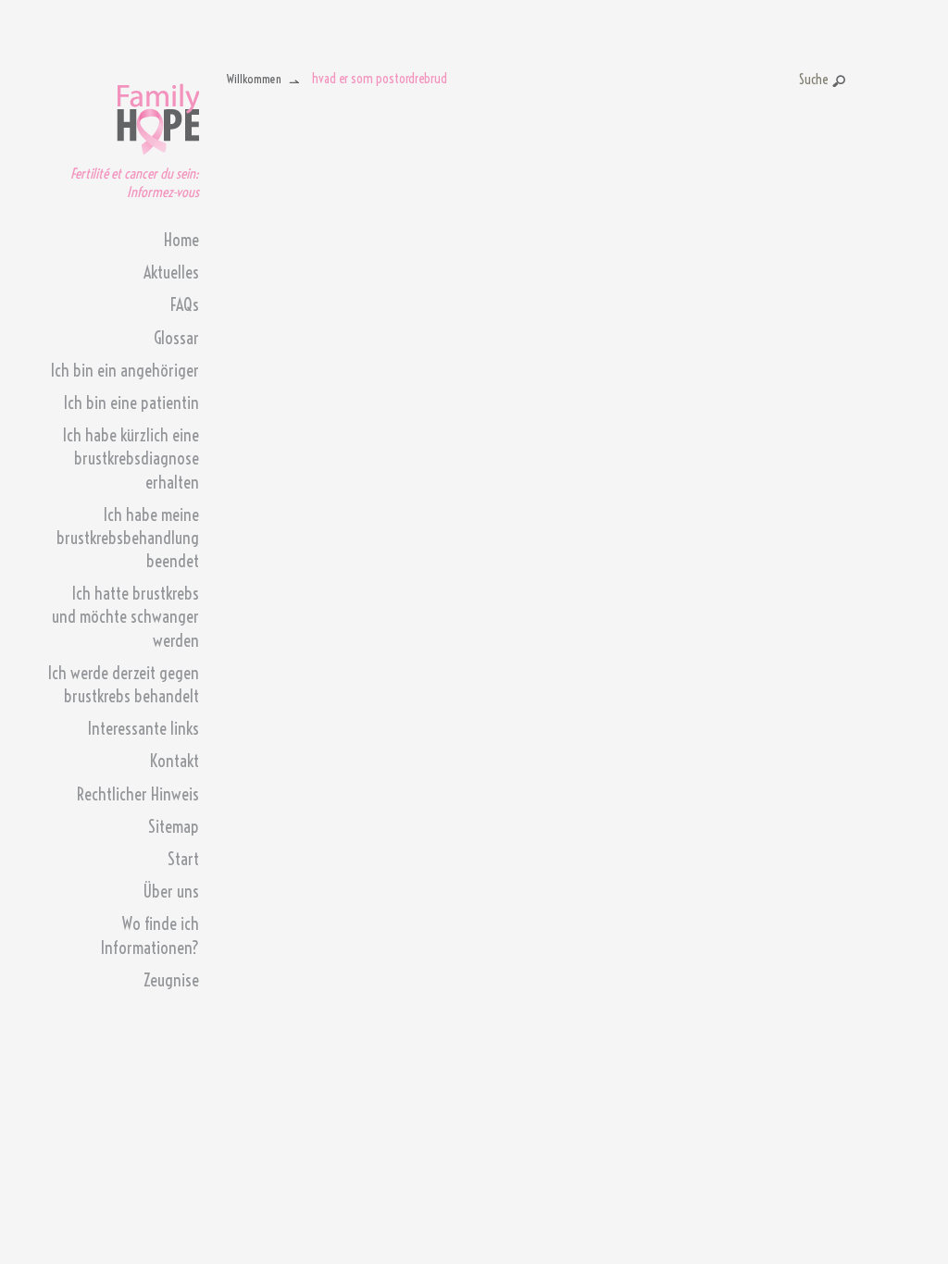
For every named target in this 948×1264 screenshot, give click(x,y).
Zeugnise (171, 980)
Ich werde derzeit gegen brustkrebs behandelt (123, 685)
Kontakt (174, 761)
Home (181, 240)
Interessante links (143, 728)
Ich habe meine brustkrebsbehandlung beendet (127, 538)
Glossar (176, 338)
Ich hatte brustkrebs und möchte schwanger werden (125, 617)
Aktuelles (171, 272)
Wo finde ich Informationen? (150, 935)
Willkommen (254, 78)
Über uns (171, 891)
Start (183, 859)
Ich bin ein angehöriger (125, 370)
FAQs (184, 305)
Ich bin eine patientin (131, 403)
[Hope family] (158, 114)
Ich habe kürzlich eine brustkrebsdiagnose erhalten (131, 458)
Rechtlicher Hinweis (138, 794)
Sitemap (173, 826)
